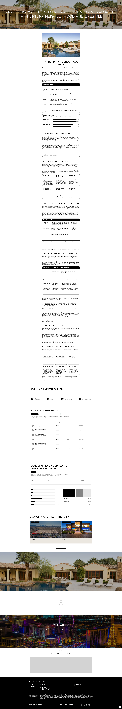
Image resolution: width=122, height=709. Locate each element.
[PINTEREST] (92, 705)
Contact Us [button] (61, 637)
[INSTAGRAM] (84, 705)
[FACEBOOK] (82, 705)
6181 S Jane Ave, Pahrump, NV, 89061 (40, 435)
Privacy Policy (71, 704)
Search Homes (61, 547)
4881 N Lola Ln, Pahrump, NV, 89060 (40, 449)
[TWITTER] (89, 705)
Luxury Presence (38, 704)
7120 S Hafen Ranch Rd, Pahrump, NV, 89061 (41, 444)
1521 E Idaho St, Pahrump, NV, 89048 (40, 426)
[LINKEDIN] (87, 705)
